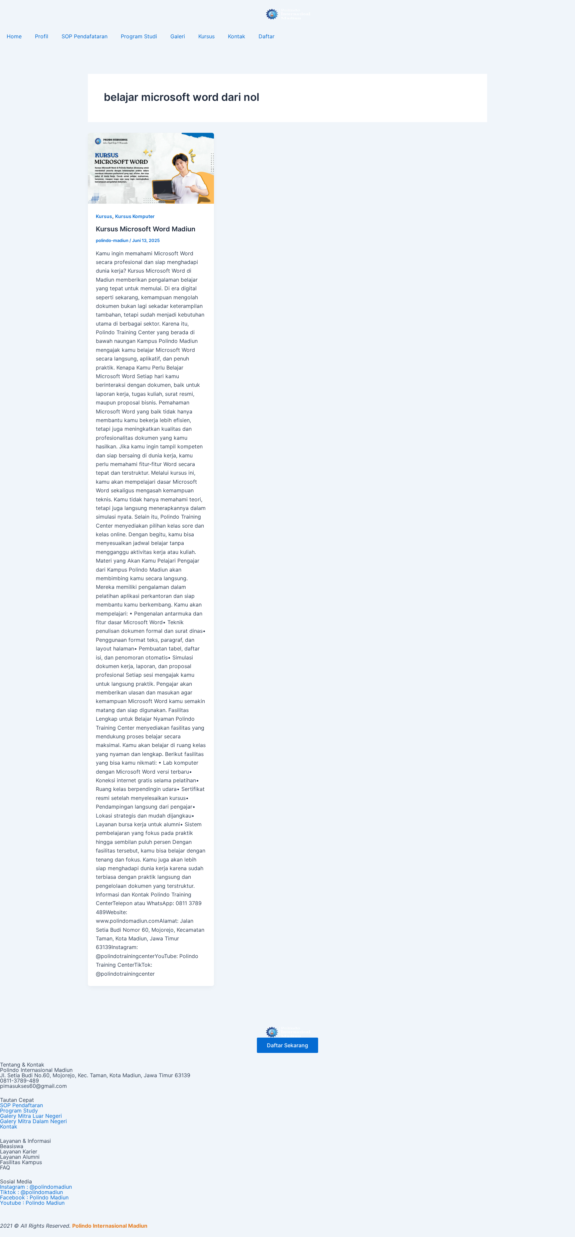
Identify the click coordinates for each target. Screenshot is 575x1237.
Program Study (19, 1110)
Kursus (206, 36)
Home (14, 36)
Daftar (267, 36)
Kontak (236, 36)
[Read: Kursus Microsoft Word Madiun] (151, 167)
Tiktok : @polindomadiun (31, 1192)
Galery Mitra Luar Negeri (31, 1116)
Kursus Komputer (135, 216)
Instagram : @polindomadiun (36, 1186)
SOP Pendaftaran (21, 1105)
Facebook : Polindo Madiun (34, 1197)
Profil (41, 36)
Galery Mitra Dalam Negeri (33, 1121)
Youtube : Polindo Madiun (32, 1202)
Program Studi (139, 36)
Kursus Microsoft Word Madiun (145, 229)
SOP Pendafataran (84, 36)
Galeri (177, 36)
